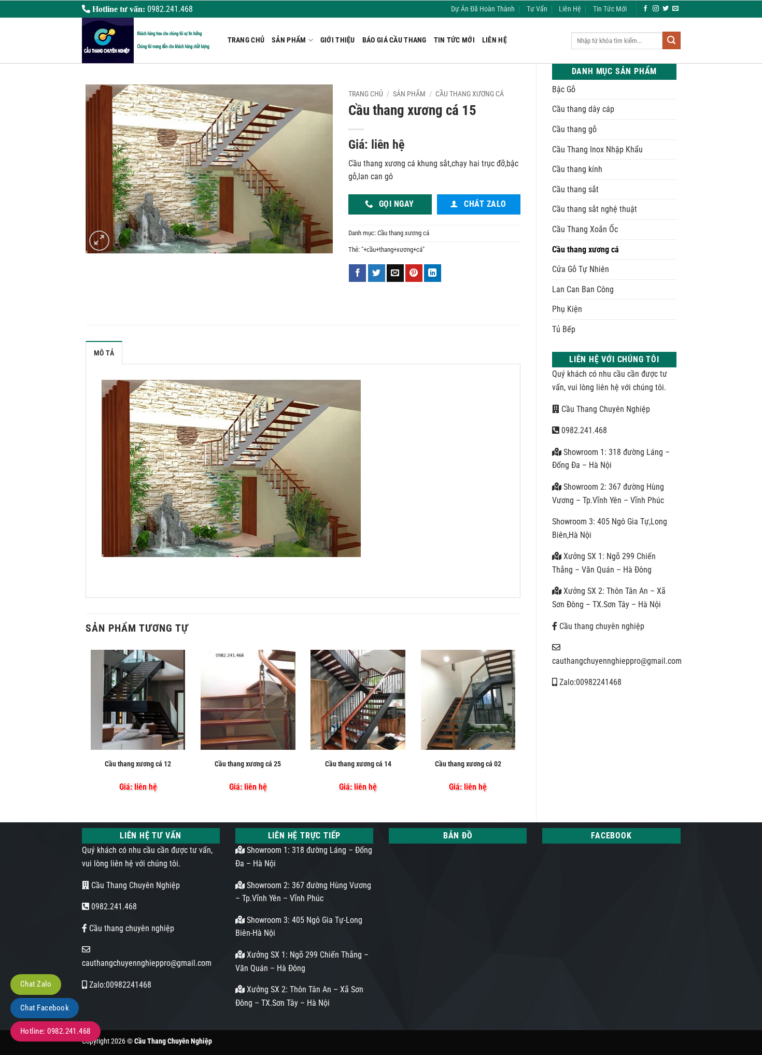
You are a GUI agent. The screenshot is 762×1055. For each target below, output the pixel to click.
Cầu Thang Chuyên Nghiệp (604, 409)
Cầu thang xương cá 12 (138, 764)
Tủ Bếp (563, 329)
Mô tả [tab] (104, 353)
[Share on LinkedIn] (432, 273)
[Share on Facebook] (357, 273)
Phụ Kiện (567, 309)
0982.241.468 (583, 430)
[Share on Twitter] (376, 273)
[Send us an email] (675, 8)
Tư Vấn (537, 9)
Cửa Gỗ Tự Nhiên (580, 269)
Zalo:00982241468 (589, 682)
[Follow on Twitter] (665, 8)
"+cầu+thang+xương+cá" (393, 249)
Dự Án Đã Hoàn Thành (483, 9)
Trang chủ (365, 94)
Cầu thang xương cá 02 (468, 764)
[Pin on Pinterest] (413, 273)
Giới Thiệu (337, 40)
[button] (99, 241)
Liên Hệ (570, 9)
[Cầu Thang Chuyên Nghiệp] (147, 40)
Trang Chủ (246, 40)
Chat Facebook (44, 1008)
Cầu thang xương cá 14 (358, 764)
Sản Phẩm (289, 40)
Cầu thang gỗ (574, 129)
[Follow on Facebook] (645, 8)
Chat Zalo (35, 984)
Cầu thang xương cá (585, 249)
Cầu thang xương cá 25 (248, 764)
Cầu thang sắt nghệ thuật (594, 209)
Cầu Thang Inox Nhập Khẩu (597, 149)
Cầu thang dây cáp (583, 109)
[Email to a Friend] (395, 273)
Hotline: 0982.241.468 (55, 1031)
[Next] (517, 726)
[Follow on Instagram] (656, 8)
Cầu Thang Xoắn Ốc (585, 229)
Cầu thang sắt (575, 189)
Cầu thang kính (577, 169)
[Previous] (88, 726)
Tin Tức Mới (610, 9)
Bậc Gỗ (563, 89)
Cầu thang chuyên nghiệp (600, 626)
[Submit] (671, 40)
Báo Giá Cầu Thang (394, 40)
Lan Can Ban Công (583, 289)
